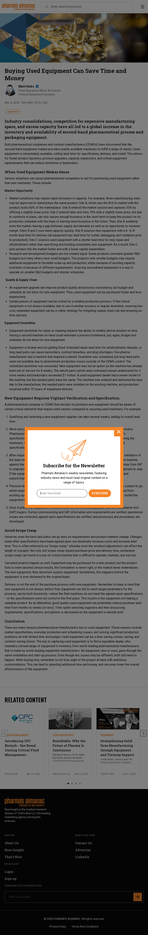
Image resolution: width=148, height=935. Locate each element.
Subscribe (100, 493)
